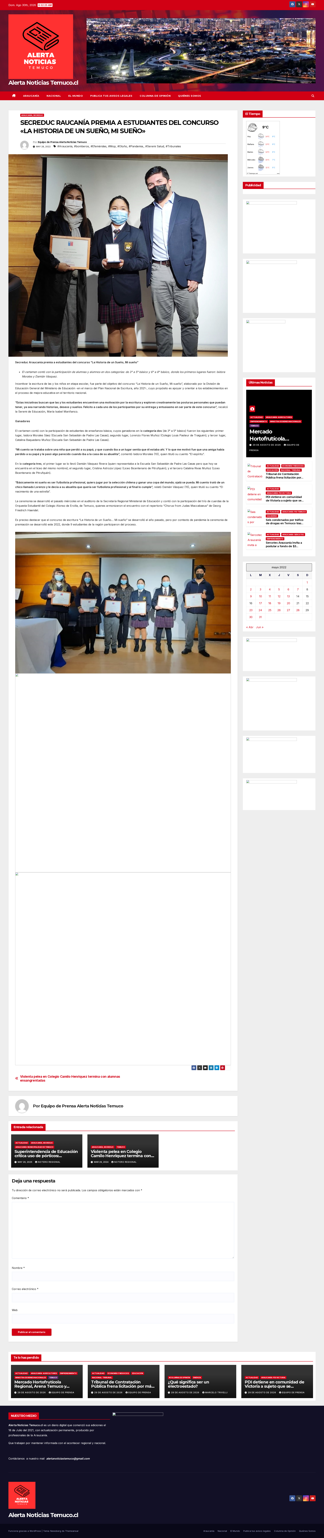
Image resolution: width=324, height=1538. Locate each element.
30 (250, 617)
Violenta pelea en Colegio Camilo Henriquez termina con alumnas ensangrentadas (70, 1078)
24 (260, 610)
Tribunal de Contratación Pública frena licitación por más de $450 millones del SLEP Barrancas (283, 479)
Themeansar (72, 1531)
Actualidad (22, 1143)
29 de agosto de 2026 (267, 445)
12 (279, 596)
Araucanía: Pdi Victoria (279, 493)
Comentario (20, 1198)
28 (298, 610)
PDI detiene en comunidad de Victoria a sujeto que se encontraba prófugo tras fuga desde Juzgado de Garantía (285, 502)
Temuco (121, 1147)
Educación (272, 470)
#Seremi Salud (154, 146)
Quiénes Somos (189, 95)
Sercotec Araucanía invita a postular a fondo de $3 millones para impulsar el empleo (284, 548)
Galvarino (272, 516)
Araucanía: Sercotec (293, 535)
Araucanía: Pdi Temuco (294, 512)
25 (269, 610)
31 (260, 617)
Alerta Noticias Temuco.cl (43, 82)
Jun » (259, 627)
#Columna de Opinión (179, 1378)
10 (260, 596)
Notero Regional (49, 1162)
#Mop (112, 146)
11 (270, 596)
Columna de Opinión (155, 95)
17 (260, 603)
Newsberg (55, 1531)
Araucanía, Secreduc (32, 115)
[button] (313, 96)
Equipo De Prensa (63, 1392)
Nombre (18, 1268)
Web (15, 1310)
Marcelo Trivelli (216, 1392)
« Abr (249, 627)
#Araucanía (64, 146)
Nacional (54, 95)
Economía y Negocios (293, 466)
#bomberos (81, 146)
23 (250, 610)
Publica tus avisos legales (111, 95)
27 (288, 610)
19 (279, 603)
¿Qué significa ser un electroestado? (188, 1384)
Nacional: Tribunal (291, 470)
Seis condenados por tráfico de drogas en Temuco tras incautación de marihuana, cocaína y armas (284, 525)
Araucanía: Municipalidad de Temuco (34, 1147)
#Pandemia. (136, 146)
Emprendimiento (258, 421)
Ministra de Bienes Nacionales (285, 421)
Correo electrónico (25, 1289)
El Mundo (75, 95)
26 (279, 610)
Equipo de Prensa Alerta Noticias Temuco (62, 142)
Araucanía (31, 95)
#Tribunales (173, 146)
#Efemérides (98, 146)
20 (288, 603)
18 (269, 603)
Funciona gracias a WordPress (25, 1531)
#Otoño (122, 146)
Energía (197, 1378)
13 (288, 596)
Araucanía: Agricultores (279, 417)
